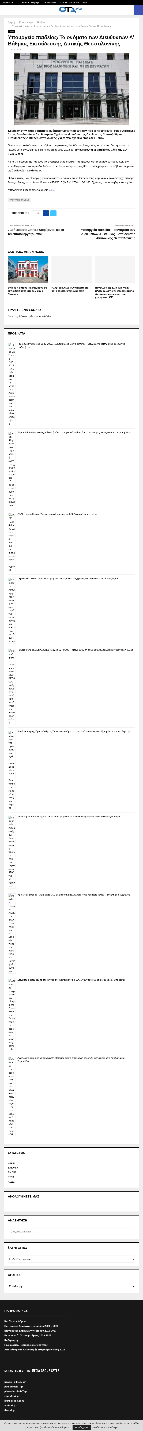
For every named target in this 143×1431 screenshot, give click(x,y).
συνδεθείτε (45, 316)
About (84, 2)
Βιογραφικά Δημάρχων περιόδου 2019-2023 (30, 1330)
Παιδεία (11, 32)
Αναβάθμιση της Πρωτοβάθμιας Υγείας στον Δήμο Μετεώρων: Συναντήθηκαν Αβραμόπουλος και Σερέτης (73, 731)
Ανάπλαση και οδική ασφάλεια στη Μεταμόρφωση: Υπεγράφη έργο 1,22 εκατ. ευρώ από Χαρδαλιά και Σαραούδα (71, 1059)
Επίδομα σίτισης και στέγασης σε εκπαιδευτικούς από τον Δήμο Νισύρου (27, 291)
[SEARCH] (131, 1231)
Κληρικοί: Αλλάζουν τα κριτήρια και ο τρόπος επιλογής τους (69, 289)
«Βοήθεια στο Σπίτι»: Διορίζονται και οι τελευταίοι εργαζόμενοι (36, 232)
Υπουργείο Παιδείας (19, 200)
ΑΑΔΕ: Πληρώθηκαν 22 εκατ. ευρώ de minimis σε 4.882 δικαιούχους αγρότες (57, 514)
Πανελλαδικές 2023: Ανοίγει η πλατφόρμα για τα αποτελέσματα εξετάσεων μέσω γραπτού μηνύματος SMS (114, 292)
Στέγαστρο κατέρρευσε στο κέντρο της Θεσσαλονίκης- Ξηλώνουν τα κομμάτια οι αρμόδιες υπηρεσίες (71, 980)
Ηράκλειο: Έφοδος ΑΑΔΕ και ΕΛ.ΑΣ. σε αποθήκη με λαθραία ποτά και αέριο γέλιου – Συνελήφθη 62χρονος (73, 895)
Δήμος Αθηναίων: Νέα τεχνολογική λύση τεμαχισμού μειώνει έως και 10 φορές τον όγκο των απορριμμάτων (74, 432)
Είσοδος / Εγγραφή (30, 2)
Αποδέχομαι (81, 1427)
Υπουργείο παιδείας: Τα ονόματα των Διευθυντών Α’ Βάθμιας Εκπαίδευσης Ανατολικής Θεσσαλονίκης (108, 234)
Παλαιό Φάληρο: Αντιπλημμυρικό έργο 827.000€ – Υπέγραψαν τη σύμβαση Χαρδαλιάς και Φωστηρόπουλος (75, 650)
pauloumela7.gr (13, 1390)
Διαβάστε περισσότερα (105, 1427)
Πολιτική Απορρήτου (69, 2)
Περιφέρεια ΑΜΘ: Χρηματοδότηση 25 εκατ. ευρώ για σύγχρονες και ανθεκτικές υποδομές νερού (68, 579)
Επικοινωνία (51, 2)
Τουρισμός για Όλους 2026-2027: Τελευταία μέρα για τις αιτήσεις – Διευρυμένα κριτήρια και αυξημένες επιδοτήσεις (71, 345)
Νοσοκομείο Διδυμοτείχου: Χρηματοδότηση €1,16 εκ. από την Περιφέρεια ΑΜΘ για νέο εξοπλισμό (68, 817)
